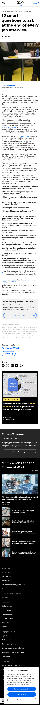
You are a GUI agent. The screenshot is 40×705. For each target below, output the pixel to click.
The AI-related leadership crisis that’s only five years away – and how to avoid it (23, 522)
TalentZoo (25, 136)
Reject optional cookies (21, 689)
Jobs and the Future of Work (16, 12)
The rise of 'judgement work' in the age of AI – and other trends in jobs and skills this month (24, 553)
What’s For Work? (10, 127)
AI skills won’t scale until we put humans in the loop (23, 511)
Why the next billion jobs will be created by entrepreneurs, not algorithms (20, 498)
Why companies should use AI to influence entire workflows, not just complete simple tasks (24, 533)
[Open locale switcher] (2, 700)
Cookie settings (22, 700)
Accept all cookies (22, 694)
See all (34, 470)
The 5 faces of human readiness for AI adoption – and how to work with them (24, 543)
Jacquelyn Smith (8, 86)
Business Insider (8, 273)
